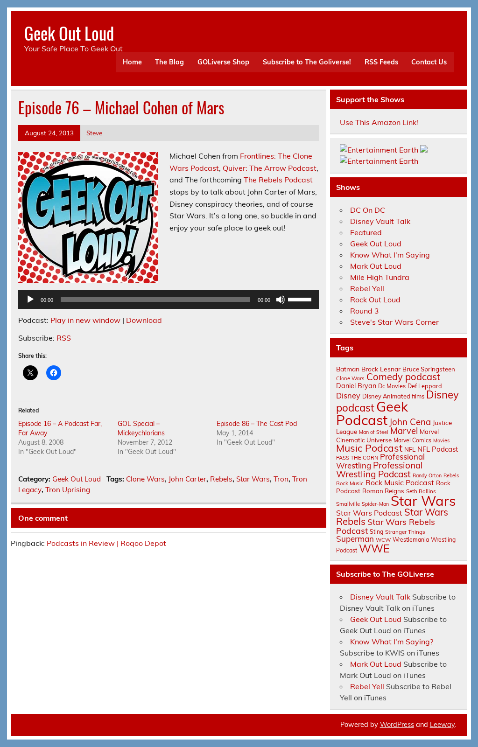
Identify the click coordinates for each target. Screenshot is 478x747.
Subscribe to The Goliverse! (307, 62)
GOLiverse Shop (223, 62)
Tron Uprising (67, 489)
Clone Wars (145, 479)
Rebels (221, 479)
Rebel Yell (367, 288)
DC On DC (367, 210)
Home (132, 62)
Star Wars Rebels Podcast (385, 526)
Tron (281, 479)
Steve (94, 133)
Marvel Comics (412, 440)
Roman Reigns (383, 491)
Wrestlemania (411, 539)
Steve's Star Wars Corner (394, 322)
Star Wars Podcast (369, 512)
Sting (376, 531)
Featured (366, 232)
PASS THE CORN (357, 457)
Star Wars (253, 479)
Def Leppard (425, 386)
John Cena (410, 421)
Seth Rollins (421, 491)
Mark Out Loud (375, 266)
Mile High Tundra (379, 277)
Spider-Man (375, 504)
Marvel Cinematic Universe (387, 435)
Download (144, 320)
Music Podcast (369, 448)
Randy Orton (427, 475)
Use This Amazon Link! (379, 122)
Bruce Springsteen (428, 369)
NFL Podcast (437, 449)
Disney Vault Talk (380, 221)
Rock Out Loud (375, 299)
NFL (409, 449)
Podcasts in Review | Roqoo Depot (106, 543)
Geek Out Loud (69, 33)
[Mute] (280, 299)
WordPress (397, 724)
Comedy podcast (403, 377)
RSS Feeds (381, 62)
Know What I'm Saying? (391, 641)
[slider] (301, 298)
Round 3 (364, 310)
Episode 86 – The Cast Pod (257, 423)
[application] (168, 299)
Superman (355, 539)
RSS (63, 337)
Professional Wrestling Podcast (379, 470)
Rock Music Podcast (400, 482)
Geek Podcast (372, 413)
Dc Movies (392, 386)
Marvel (404, 431)
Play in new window (85, 320)
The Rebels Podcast (278, 179)
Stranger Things (405, 531)
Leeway (442, 724)
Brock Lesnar (381, 369)
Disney (348, 395)
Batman (347, 369)
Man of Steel (373, 432)
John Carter (187, 479)
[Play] (30, 299)
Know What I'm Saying (390, 254)
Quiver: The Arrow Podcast (269, 168)
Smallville (348, 504)
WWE (374, 548)
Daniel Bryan (356, 386)
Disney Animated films (393, 396)
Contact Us (429, 62)
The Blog (169, 62)
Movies (441, 440)
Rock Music (350, 483)
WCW (383, 540)
